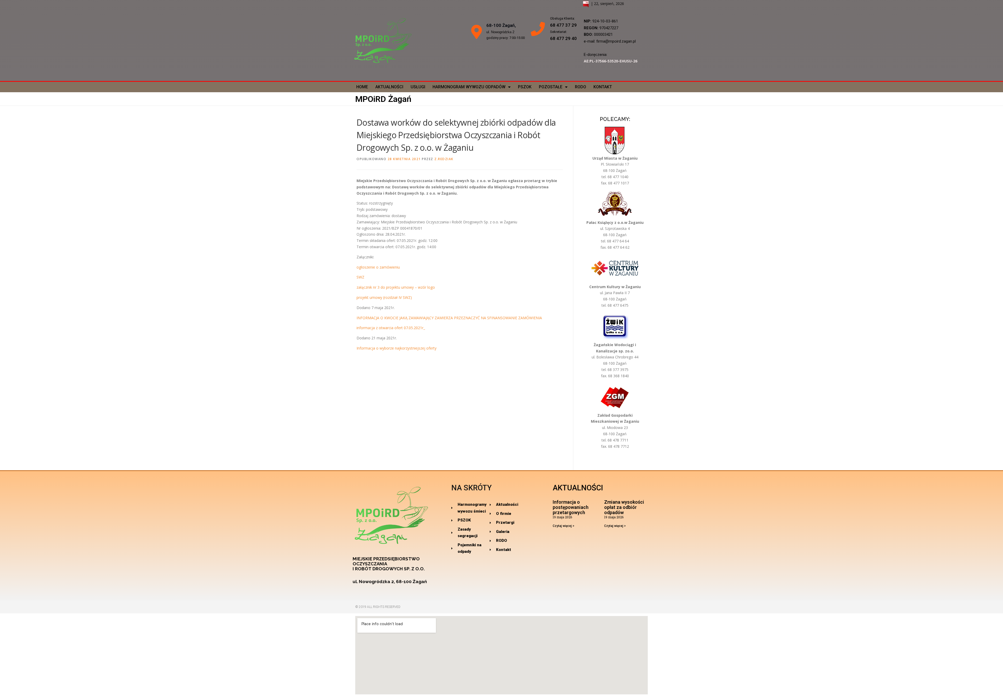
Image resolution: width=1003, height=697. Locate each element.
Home (362, 86)
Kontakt (602, 86)
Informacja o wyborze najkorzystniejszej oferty (396, 348)
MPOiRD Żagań (383, 99)
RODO (580, 86)
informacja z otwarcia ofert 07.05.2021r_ (391, 327)
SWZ (360, 277)
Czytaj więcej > (563, 526)
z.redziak (443, 159)
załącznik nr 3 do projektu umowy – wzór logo (396, 287)
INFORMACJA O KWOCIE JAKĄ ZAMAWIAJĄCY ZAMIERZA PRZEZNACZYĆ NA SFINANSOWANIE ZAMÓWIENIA (449, 317)
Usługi (418, 86)
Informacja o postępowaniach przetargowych (570, 507)
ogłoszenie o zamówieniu (378, 267)
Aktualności (389, 86)
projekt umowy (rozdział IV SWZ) (384, 297)
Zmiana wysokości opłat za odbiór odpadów (624, 507)
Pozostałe (550, 86)
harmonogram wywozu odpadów (469, 86)
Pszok (525, 86)
